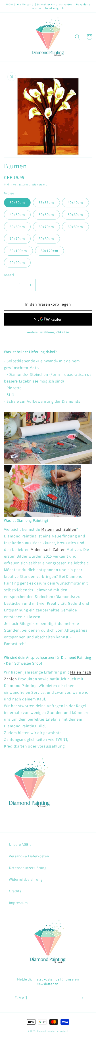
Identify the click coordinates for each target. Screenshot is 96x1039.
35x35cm (46, 202)
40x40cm (75, 202)
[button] (7, 37)
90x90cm (17, 262)
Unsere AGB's (20, 844)
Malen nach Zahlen (58, 529)
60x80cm (75, 226)
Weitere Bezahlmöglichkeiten (48, 332)
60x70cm (46, 226)
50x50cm (46, 214)
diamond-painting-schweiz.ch (53, 1031)
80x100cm (18, 250)
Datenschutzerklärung (27, 867)
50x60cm (75, 214)
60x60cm (17, 226)
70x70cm (17, 238)
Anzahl (9, 274)
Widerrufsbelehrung (25, 879)
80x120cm (49, 250)
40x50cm (17, 214)
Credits (15, 891)
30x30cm (17, 202)
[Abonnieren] (81, 998)
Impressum (18, 902)
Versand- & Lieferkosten (29, 856)
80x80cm (46, 238)
